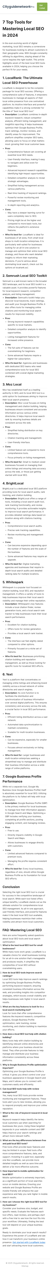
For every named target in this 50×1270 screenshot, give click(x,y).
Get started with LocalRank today (29, 1242)
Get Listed (42, 6)
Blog (32, 7)
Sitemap (25, 1266)
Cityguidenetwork (17, 7)
